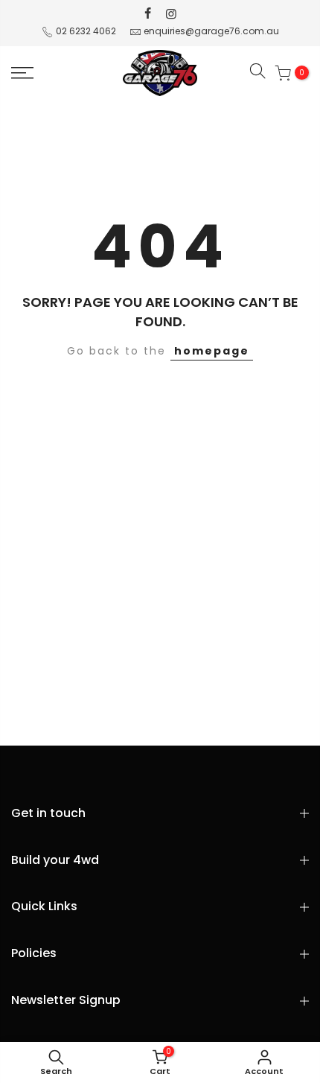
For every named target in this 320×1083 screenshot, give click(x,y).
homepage (211, 350)
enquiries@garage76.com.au (211, 31)
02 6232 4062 (86, 31)
